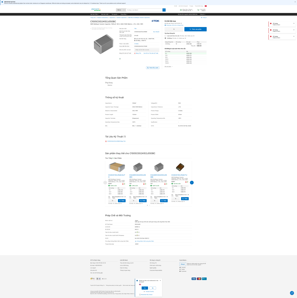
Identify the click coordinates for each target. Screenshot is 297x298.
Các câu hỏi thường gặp (96, 272)
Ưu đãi (175, 6)
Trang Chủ (93, 17)
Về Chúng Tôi (153, 263)
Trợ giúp (191, 6)
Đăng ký (190, 9)
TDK (135, 28)
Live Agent (93, 267)
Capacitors (112, 17)
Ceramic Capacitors (122, 17)
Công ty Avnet (93, 291)
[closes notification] (295, 2)
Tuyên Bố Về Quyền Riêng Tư (97, 285)
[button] (94, 14)
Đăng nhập (185, 9)
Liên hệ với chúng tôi (183, 6)
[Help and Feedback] (292, 293)
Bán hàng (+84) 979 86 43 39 (98, 263)
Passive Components (102, 17)
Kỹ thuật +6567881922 (96, 265)
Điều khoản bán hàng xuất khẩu (130, 285)
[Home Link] (96, 10)
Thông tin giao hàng (125, 270)
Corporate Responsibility (156, 270)
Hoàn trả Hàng (123, 267)
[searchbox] (144, 10)
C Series (136, 43)
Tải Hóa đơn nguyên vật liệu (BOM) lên (187, 14)
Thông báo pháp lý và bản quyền (114, 285)
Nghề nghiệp (153, 267)
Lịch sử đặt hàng (124, 265)
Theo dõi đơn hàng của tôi (126, 263)
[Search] (164, 10)
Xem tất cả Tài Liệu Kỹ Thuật (151, 53)
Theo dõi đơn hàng (199, 6)
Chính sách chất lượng (155, 265)
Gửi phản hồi (93, 270)
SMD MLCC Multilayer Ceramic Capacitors (139, 17)
